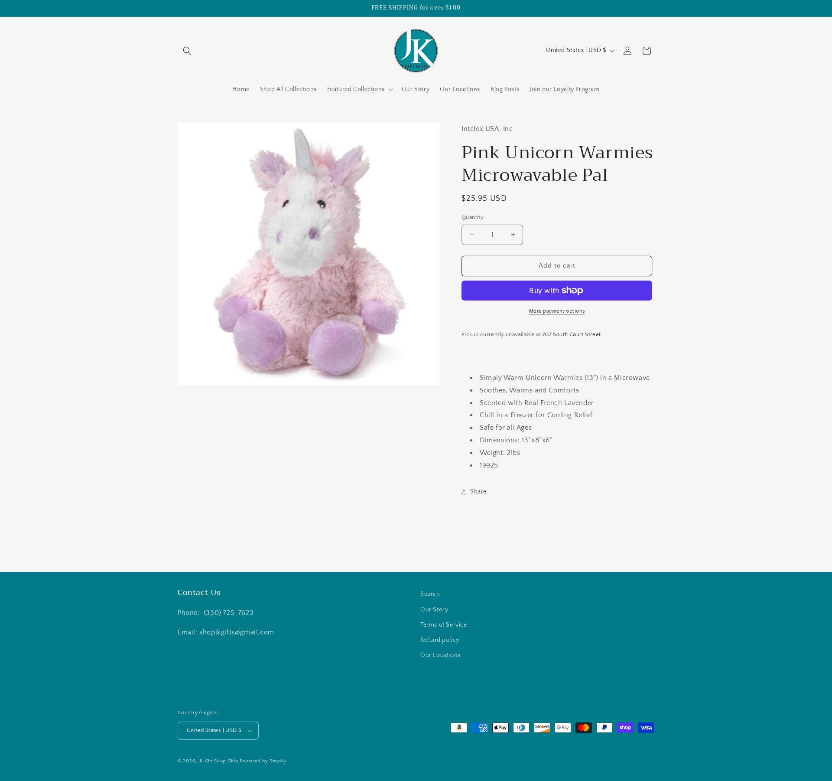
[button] (187, 50)
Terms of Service (443, 624)
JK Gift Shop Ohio (218, 761)
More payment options (557, 311)
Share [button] (478, 491)
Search (430, 594)
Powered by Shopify (263, 761)
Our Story (434, 609)
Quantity (473, 217)
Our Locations (440, 655)
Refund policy (439, 640)
